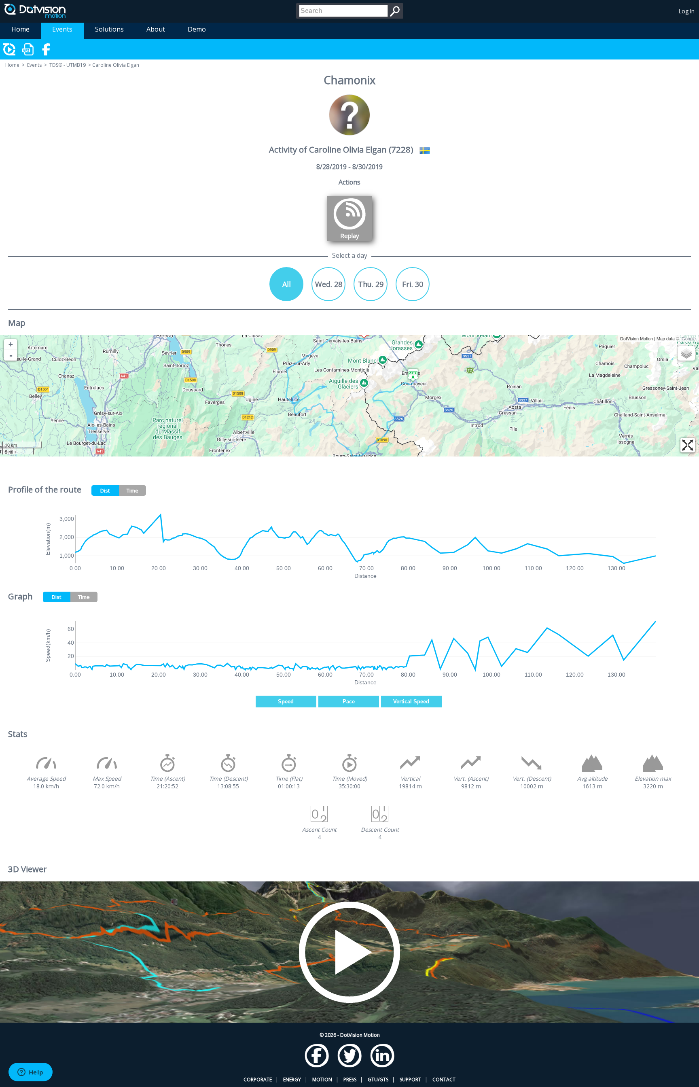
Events (62, 29)
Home (20, 29)
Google (689, 338)
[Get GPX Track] (28, 49)
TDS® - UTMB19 (67, 65)
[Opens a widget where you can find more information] (30, 1073)
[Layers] (686, 353)
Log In (687, 11)
